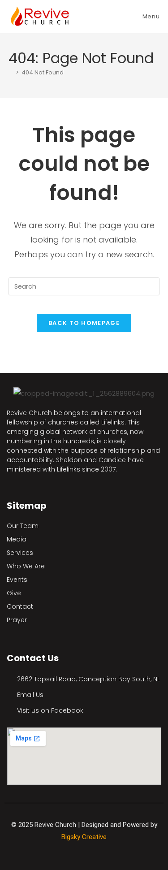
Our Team (23, 525)
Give (14, 593)
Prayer (17, 619)
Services (20, 552)
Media (16, 539)
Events (17, 579)
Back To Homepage (84, 323)
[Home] (11, 72)
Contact (20, 606)
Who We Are (26, 566)
